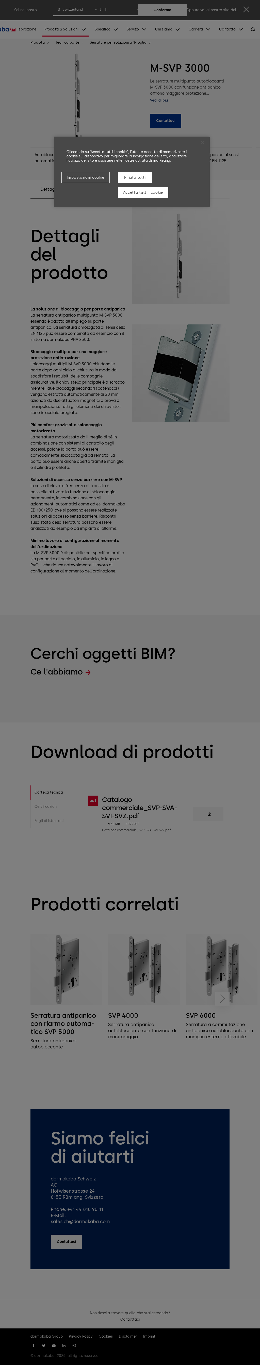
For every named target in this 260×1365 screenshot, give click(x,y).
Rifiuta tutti (135, 177)
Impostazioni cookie (85, 177)
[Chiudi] (202, 142)
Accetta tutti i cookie (143, 192)
